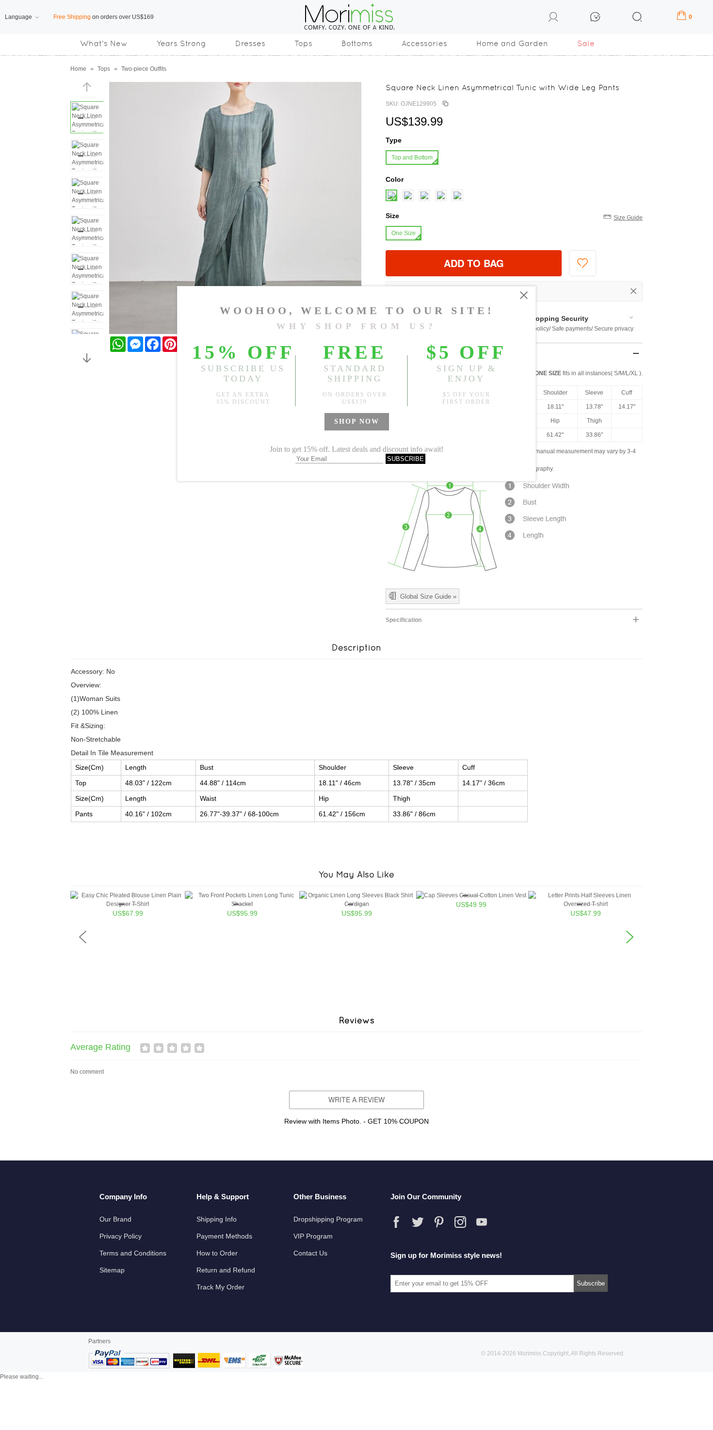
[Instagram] (460, 1222)
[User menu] (553, 18)
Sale (586, 43)
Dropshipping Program (328, 1219)
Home (78, 68)
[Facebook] (396, 1222)
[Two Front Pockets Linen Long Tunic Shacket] (242, 904)
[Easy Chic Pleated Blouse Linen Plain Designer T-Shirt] (127, 904)
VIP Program (313, 1236)
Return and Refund (225, 1270)
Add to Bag (474, 263)
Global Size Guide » (428, 596)
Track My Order (220, 1287)
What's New (104, 43)
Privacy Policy (120, 1236)
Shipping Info (216, 1219)
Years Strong (181, 43)
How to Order (217, 1253)
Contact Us (310, 1253)
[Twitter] (417, 1222)
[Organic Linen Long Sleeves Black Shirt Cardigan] (356, 904)
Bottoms (357, 43)
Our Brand (115, 1219)
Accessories (424, 43)
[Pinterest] (439, 1222)
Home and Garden (512, 43)
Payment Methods (224, 1236)
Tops (303, 43)
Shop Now (356, 421)
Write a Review (356, 1099)
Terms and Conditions (132, 1253)
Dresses (250, 43)
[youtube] (481, 1222)
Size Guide (628, 217)
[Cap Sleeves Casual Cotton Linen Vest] (471, 895)
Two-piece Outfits (143, 68)
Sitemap (112, 1270)
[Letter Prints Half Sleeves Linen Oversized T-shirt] (585, 904)
